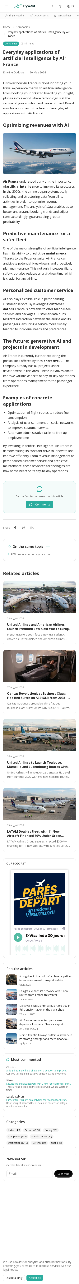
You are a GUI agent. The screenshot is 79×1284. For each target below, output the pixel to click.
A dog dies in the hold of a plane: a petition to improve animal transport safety (36, 1070)
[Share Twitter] (23, 527)
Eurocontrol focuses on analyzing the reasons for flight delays (36, 1100)
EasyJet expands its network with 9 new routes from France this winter (38, 1083)
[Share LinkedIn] (32, 527)
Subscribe (63, 1174)
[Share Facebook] (15, 527)
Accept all (35, 1278)
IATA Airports (41, 15)
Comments (42, 504)
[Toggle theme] (60, 6)
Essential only (14, 1278)
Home (7, 27)
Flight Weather (17, 15)
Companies (23, 27)
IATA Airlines (64, 15)
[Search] (52, 6)
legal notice (10, 1269)
